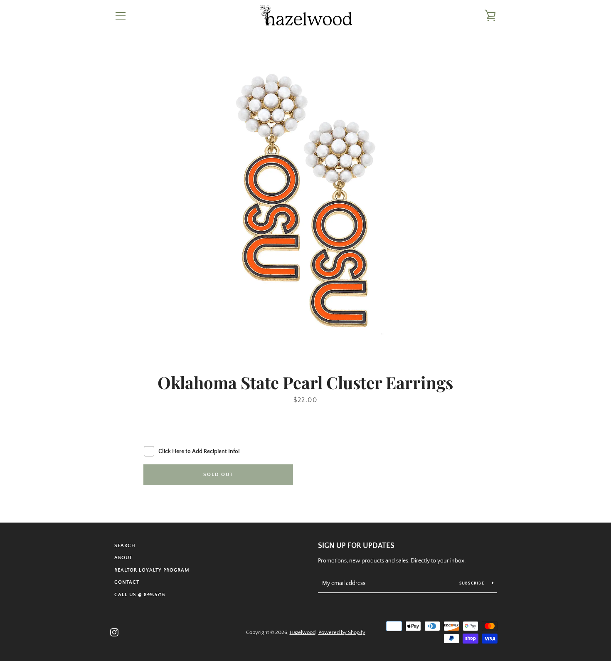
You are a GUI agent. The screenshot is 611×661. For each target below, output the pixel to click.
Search (125, 545)
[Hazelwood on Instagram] (114, 632)
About (123, 557)
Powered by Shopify (341, 632)
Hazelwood (302, 632)
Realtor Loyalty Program (152, 570)
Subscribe (472, 583)
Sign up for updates (356, 546)
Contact (126, 582)
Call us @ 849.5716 (139, 594)
